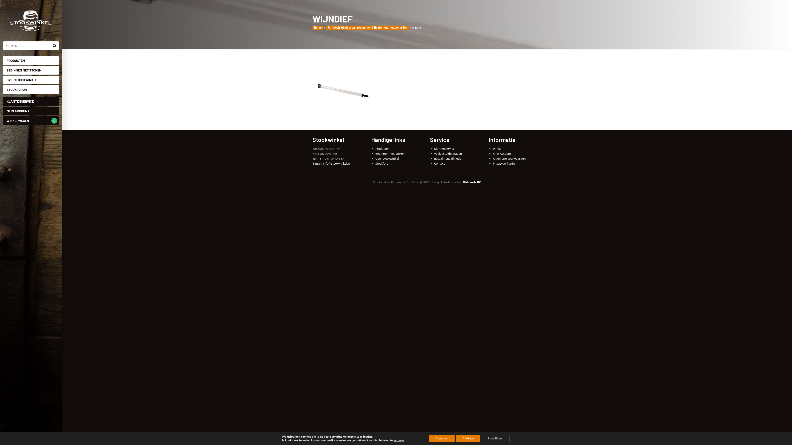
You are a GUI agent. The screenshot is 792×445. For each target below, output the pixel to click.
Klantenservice (20, 101)
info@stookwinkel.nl (337, 163)
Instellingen (495, 438)
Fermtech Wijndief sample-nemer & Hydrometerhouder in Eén (368, 27)
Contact (439, 163)
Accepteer (441, 438)
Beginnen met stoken (24, 70)
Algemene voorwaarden (509, 158)
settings (399, 440)
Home (318, 27)
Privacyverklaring (504, 163)
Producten (16, 60)
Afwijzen (468, 438)
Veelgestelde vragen (448, 154)
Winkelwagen (31, 121)
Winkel (497, 149)
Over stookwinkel (22, 80)
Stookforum (17, 89)
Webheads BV (472, 182)
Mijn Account (18, 111)
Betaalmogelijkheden (448, 158)
